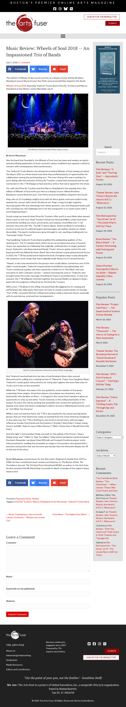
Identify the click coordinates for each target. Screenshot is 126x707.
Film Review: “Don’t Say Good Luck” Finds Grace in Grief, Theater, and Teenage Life (107, 531)
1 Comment (24, 62)
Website (10, 601)
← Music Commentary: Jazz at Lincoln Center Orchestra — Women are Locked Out (25, 517)
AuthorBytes (87, 700)
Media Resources (14, 664)
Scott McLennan (59, 501)
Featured (20, 498)
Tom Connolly (102, 478)
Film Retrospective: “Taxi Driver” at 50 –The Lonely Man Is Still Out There (107, 548)
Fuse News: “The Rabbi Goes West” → (71, 514)
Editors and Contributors (18, 669)
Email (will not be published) (21, 588)
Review (35, 498)
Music (28, 498)
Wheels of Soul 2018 (16, 85)
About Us (10, 650)
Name (10, 576)
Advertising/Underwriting (18, 655)
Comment (12, 542)
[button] (102, 16)
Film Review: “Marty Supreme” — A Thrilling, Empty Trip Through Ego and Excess (107, 404)
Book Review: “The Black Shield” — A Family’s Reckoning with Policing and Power (106, 245)
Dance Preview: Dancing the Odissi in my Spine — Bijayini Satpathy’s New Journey (107, 272)
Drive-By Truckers (23, 501)
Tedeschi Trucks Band (78, 501)
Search (108, 146)
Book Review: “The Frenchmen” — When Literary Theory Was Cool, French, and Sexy (107, 484)
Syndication (11, 660)
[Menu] (63, 36)
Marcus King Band (41, 501)
